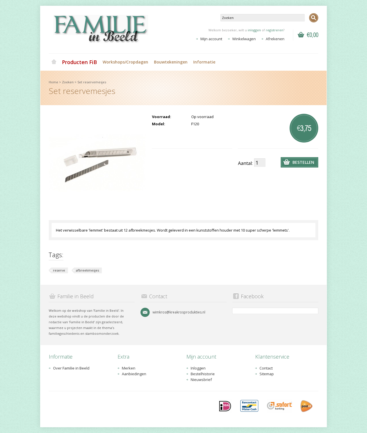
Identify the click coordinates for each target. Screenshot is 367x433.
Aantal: (245, 163)
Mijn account (211, 38)
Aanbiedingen (134, 373)
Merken (128, 368)
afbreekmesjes (87, 270)
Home (54, 62)
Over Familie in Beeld (71, 368)
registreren (274, 30)
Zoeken (68, 82)
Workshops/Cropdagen (125, 62)
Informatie (204, 62)
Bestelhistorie (203, 373)
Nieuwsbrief (201, 379)
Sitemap (266, 373)
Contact (266, 368)
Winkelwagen (244, 38)
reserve (59, 270)
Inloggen (198, 368)
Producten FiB (79, 62)
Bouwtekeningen (171, 62)
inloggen (254, 30)
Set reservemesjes (91, 82)
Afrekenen (275, 38)
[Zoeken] (313, 17)
